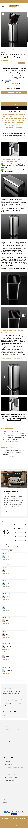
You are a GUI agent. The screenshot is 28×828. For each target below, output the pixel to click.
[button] (2, 6)
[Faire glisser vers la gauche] (10, 49)
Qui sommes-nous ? (8, 796)
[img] (4, 60)
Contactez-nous (7, 792)
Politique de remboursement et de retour (13, 767)
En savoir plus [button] (17, 821)
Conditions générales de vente (10, 783)
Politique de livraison (8, 764)
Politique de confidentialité (9, 774)
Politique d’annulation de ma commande (13, 771)
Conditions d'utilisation (8, 780)
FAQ (4, 799)
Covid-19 (5, 802)
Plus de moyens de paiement (14, 111)
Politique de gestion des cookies (11, 777)
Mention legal (6, 761)
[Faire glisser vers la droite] (17, 49)
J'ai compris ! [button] (14, 825)
